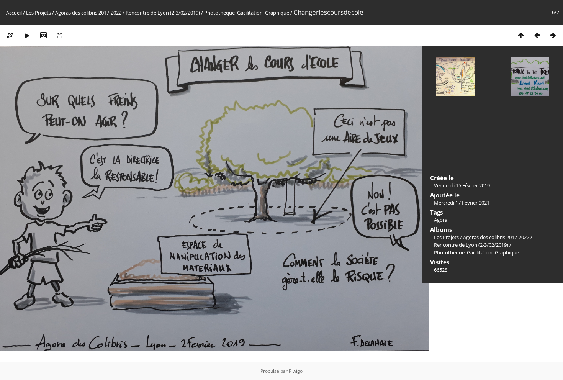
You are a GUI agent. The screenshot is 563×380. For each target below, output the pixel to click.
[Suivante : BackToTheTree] (553, 35)
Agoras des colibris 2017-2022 (88, 12)
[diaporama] (27, 35)
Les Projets (38, 12)
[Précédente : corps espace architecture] (537, 35)
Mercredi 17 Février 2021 (461, 202)
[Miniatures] (521, 35)
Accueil (14, 12)
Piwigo (296, 371)
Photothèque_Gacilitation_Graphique (246, 12)
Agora (440, 219)
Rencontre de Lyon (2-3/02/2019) (163, 12)
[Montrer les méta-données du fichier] (43, 35)
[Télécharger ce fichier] (59, 35)
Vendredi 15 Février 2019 (462, 185)
